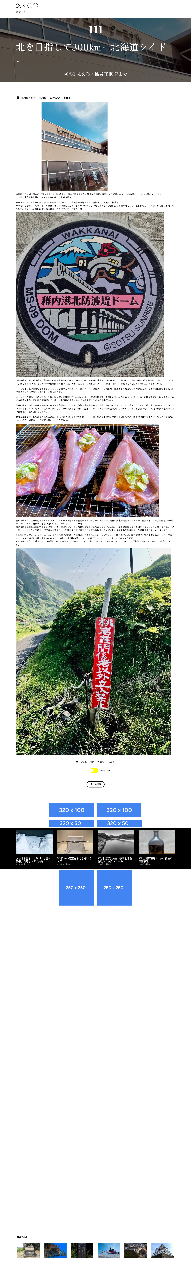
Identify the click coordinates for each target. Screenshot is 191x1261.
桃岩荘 (101, 761)
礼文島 (111, 761)
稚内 (92, 761)
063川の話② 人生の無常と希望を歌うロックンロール (115, 860)
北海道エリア (28, 97)
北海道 (42, 97)
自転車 (67, 97)
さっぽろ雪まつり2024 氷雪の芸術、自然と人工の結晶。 (33, 860)
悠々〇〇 (27, 5)
